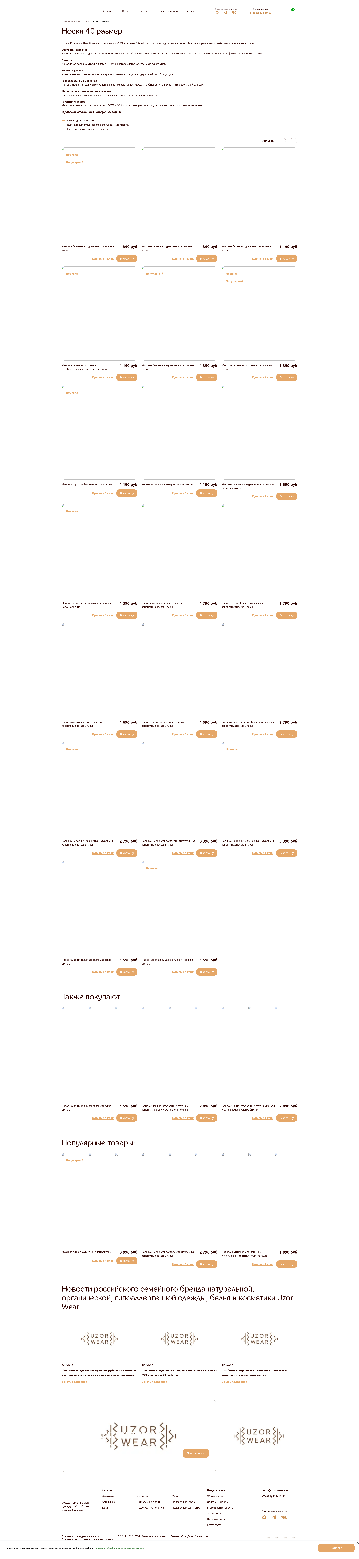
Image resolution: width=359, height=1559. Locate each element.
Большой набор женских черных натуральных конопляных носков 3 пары (248, 842)
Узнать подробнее (74, 1381)
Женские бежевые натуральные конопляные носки (88, 248)
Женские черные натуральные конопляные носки (247, 367)
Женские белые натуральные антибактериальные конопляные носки (85, 367)
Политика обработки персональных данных (87, 1539)
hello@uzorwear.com (275, 1490)
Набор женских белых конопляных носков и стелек (167, 961)
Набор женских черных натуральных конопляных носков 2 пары (163, 724)
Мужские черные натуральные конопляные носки (167, 248)
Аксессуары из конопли (150, 1507)
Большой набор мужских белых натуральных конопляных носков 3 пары (248, 724)
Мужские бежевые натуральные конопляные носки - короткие (248, 486)
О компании (214, 1513)
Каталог (107, 1490)
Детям (106, 1507)
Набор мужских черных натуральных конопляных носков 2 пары (83, 724)
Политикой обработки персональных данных (119, 1548)
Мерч (175, 1496)
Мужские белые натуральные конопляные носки (246, 248)
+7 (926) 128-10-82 (260, 12)
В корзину (127, 258)
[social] (217, 13)
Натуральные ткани (148, 1501)
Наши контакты (216, 1519)
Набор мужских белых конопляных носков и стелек (87, 961)
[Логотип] (72, 11)
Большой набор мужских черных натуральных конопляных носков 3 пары (168, 842)
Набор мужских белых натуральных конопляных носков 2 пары (163, 605)
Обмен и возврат (217, 1496)
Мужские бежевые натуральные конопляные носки (168, 367)
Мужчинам (108, 1496)
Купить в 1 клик (103, 258)
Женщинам (108, 1501)
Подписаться (196, 1453)
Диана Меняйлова (197, 1536)
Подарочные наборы (184, 1501)
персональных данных (107, 1463)
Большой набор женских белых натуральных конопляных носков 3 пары (88, 842)
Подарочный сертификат (187, 1507)
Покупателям (216, 1490)
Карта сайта (214, 1524)
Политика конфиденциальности (80, 1536)
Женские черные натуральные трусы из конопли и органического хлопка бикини (165, 1107)
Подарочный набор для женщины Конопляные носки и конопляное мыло (244, 1253)
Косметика (143, 1496)
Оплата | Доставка (218, 1501)
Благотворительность (220, 1507)
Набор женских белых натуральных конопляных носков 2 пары (242, 605)
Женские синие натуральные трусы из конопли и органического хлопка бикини (249, 1107)
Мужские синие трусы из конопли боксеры (86, 1251)
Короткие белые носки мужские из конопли (167, 484)
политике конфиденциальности (139, 1463)
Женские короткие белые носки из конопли (87, 484)
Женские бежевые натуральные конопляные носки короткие (88, 605)
